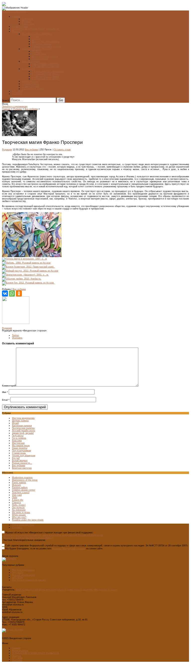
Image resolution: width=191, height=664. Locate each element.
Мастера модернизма (23, 418)
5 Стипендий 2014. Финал (45, 79)
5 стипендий (28, 69)
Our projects (18, 507)
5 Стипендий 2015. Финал (45, 76)
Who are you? (19, 517)
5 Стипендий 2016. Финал (45, 74)
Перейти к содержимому (15, 11)
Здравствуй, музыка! (23, 433)
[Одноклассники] (19, 293)
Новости (36, 39)
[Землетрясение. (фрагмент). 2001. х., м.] (25, 275)
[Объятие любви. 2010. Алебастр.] (21, 279)
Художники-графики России (46, 46)
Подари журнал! (30, 84)
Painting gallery (20, 487)
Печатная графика (41, 44)
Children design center (23, 490)
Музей (15, 423)
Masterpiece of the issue (25, 480)
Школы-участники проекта (45, 41)
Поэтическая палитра (23, 428)
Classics (16, 502)
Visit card (17, 495)
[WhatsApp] (12, 293)
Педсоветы (17, 435)
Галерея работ (39, 54)
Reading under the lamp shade (28, 520)
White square (19, 515)
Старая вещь (19, 453)
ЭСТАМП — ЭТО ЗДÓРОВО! (37, 34)
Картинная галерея (22, 425)
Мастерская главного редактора (29, 580)
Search (5, 100)
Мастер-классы (40, 59)
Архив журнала (20, 26)
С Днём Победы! (30, 86)
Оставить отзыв (62, 149)
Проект (35, 36)
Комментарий (9, 385)
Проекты (16, 31)
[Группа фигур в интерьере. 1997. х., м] (24, 259)
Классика (17, 440)
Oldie (14, 497)
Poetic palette (19, 482)
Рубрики (26, 21)
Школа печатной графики (45, 56)
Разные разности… (22, 463)
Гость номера (19, 438)
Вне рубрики (31, 109)
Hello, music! (19, 505)
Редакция (7, 149)
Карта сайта (28, 24)
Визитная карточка (22, 468)
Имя (5, 392)
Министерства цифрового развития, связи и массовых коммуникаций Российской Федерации (53, 535)
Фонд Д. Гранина (31, 61)
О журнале (27, 19)
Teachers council (20, 492)
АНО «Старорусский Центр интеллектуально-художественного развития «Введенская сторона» (67, 589)
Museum (16, 485)
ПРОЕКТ (36, 51)
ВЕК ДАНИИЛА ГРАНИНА (45, 66)
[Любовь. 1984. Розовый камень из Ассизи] (26, 263)
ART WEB (17, 91)
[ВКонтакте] (5, 293)
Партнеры (17, 94)
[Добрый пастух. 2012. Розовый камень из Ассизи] (30, 271)
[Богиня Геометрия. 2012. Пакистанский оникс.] (28, 267)
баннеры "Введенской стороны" (68, 548)
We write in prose (21, 512)
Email (5, 400)
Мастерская (18, 443)
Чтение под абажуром (23, 455)
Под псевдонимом (21, 450)
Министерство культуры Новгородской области (28, 537)
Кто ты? (16, 458)
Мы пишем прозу (21, 445)
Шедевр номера (20, 420)
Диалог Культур (30, 81)
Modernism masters (22, 477)
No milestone (19, 510)
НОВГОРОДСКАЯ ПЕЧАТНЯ (37, 49)
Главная (16, 16)
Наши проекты (19, 448)
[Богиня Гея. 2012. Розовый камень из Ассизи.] (28, 283)
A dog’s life (17, 500)
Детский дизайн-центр (23, 430)
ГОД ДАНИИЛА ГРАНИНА (45, 64)
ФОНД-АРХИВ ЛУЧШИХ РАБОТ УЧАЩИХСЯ (35, 29)
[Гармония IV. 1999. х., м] (32, 256)
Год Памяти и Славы (33, 89)
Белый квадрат (20, 460)
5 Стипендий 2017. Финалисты (48, 71)
